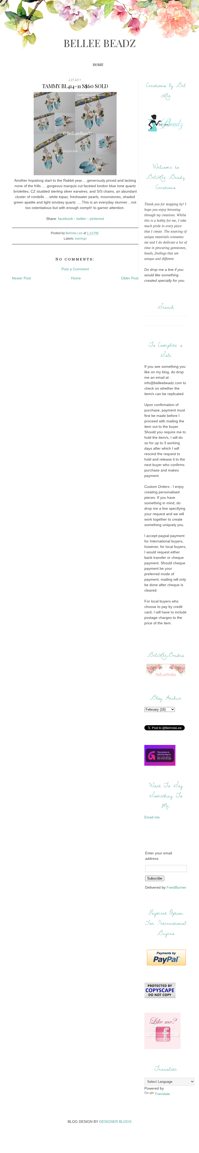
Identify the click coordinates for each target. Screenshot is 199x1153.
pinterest (97, 219)
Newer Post (21, 278)
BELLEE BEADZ (99, 43)
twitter (81, 219)
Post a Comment (75, 269)
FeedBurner (176, 887)
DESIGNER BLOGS (115, 1121)
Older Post (129, 278)
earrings (81, 238)
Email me (152, 817)
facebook (65, 219)
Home (98, 64)
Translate (162, 1094)
